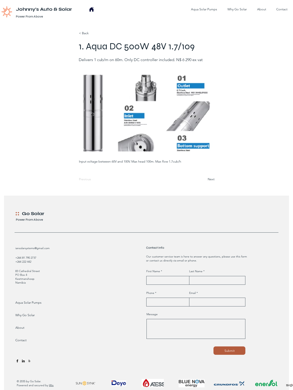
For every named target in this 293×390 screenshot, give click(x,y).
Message (152, 314)
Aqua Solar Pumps (25, 302)
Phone (150, 293)
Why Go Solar (25, 315)
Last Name (196, 271)
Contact (21, 340)
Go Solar (33, 213)
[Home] (91, 9)
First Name (153, 271)
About (19, 328)
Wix (51, 385)
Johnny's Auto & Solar (44, 9)
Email (192, 293)
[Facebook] (17, 361)
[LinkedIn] (23, 361)
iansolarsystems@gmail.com (32, 248)
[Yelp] (29, 361)
